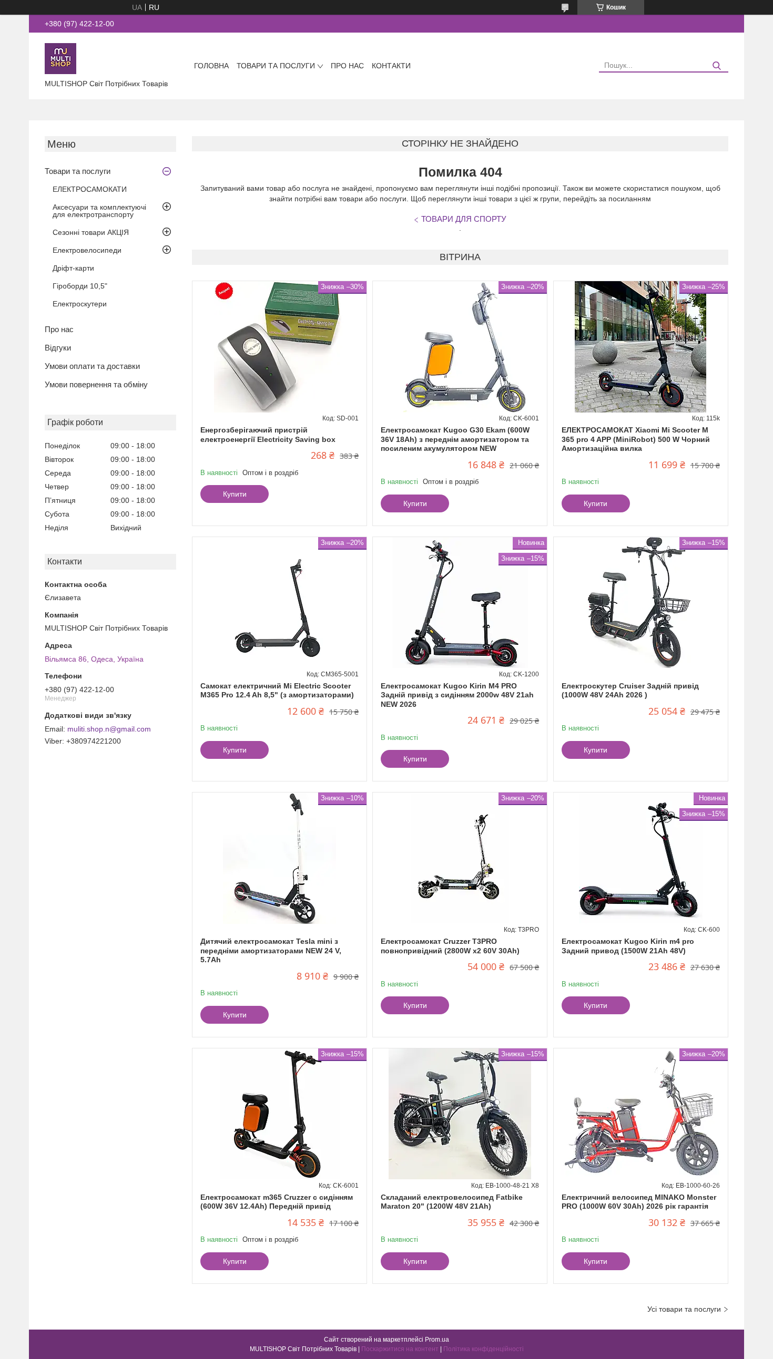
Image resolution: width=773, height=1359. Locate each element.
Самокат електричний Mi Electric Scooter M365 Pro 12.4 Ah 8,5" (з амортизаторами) (277, 690)
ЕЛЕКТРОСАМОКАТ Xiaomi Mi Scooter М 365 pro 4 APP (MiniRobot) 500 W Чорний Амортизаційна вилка (636, 439)
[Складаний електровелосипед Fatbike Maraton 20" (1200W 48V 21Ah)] (460, 1114)
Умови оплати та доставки (92, 366)
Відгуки (58, 347)
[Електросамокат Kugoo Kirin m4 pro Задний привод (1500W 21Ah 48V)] (641, 858)
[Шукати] (716, 66)
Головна (211, 65)
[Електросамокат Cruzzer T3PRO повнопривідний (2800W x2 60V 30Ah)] (460, 858)
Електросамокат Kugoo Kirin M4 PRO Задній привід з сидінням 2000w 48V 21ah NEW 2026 (457, 695)
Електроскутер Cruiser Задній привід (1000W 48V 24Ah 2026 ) (630, 690)
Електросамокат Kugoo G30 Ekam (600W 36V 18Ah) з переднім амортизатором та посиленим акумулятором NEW (455, 439)
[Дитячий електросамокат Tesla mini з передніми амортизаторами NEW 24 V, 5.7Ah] (279, 858)
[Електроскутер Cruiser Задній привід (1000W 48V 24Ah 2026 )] (641, 602)
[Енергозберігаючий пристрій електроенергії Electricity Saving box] (279, 347)
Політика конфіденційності (483, 1349)
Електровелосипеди (87, 250)
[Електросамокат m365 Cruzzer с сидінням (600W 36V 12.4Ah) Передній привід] (279, 1114)
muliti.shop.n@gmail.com (109, 729)
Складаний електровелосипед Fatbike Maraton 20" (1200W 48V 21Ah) (452, 1202)
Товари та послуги (276, 65)
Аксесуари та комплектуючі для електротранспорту (99, 211)
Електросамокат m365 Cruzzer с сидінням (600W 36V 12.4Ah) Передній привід (276, 1202)
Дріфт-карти (73, 268)
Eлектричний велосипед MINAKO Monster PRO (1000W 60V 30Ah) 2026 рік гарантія (639, 1202)
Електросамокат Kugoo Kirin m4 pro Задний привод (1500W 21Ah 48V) (628, 946)
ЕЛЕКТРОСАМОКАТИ (90, 189)
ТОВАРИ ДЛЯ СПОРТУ (463, 218)
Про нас (347, 65)
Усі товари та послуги (684, 1309)
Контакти (391, 65)
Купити (235, 494)
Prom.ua (437, 1339)
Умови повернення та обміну (96, 384)
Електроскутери (80, 304)
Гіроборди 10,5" (80, 286)
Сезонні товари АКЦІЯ (91, 232)
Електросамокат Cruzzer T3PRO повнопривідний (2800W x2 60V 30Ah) (450, 946)
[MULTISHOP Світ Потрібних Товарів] (60, 58)
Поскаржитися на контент (400, 1349)
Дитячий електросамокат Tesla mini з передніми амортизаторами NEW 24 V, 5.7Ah (270, 950)
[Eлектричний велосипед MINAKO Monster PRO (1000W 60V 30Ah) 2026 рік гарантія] (641, 1114)
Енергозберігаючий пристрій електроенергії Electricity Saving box (267, 435)
